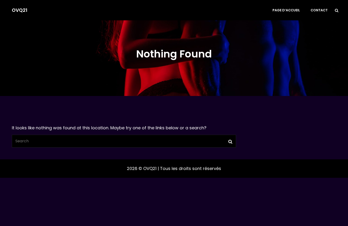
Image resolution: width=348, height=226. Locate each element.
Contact (319, 10)
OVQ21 (19, 10)
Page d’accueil (286, 10)
